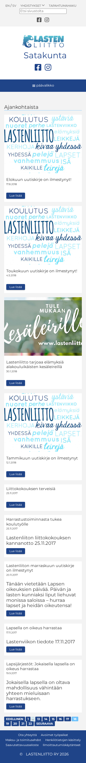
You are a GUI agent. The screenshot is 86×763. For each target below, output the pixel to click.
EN (7, 5)
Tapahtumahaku (62, 5)
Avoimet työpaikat (54, 735)
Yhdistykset (31, 5)
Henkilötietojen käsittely (63, 740)
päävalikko (44, 85)
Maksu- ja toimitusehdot (23, 740)
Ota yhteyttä (27, 735)
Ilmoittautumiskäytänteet (62, 745)
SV (14, 5)
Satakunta (45, 55)
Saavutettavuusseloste (22, 745)
